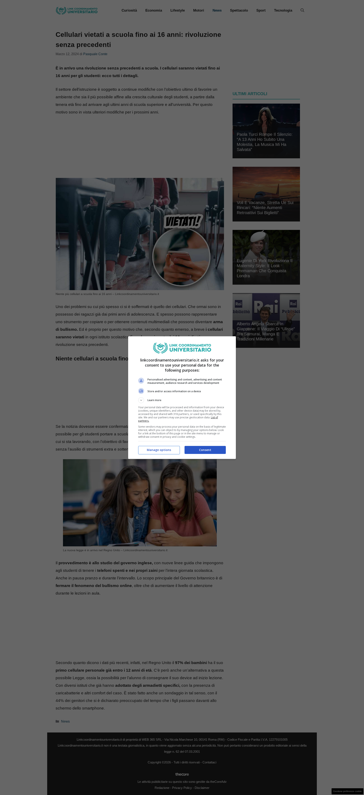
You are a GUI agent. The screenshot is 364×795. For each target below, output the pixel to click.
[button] (182, 400)
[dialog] (182, 397)
